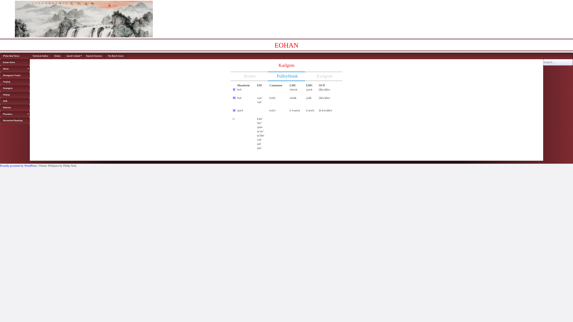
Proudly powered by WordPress (18, 165)
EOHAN (286, 45)
